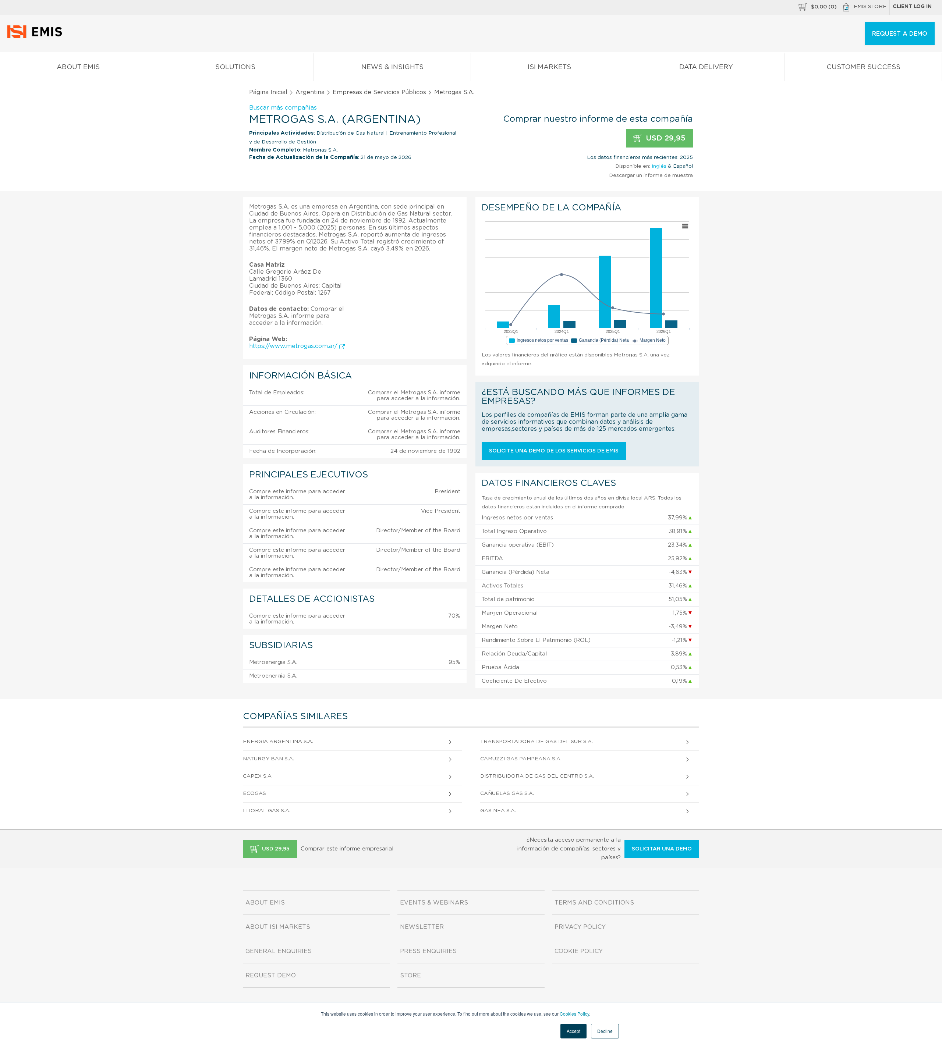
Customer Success (863, 67)
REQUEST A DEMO (899, 34)
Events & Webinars (434, 903)
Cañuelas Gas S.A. (507, 793)
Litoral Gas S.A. (266, 810)
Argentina (310, 92)
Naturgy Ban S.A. (268, 758)
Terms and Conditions (594, 903)
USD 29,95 (665, 138)
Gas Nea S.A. (498, 810)
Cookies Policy (574, 1013)
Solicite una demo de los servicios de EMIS (554, 451)
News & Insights (392, 67)
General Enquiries (278, 951)
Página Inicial (268, 92)
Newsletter (422, 927)
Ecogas (254, 793)
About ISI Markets (277, 927)
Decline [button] (605, 1031)
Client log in (912, 6)
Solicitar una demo (662, 849)
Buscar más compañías (283, 108)
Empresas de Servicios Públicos (379, 92)
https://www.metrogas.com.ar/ (294, 346)
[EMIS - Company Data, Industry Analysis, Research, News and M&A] (36, 36)
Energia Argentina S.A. (278, 741)
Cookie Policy (579, 951)
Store (410, 975)
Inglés (659, 166)
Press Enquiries (428, 951)
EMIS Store (870, 6)
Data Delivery (706, 67)
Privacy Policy (580, 927)
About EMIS (78, 67)
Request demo (270, 975)
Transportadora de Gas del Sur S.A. (536, 741)
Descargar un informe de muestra (651, 175)
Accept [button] (573, 1031)
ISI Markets (549, 67)
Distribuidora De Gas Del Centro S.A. (537, 776)
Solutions (235, 67)
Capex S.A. (258, 776)
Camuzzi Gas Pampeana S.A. (521, 758)
